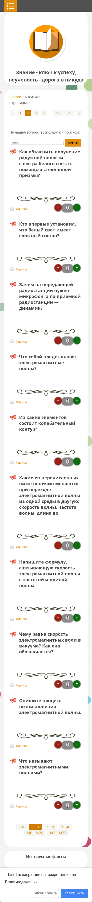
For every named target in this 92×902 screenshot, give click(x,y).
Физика (21, 208)
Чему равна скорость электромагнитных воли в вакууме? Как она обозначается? (50, 643)
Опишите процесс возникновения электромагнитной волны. (50, 706)
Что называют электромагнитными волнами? (43, 767)
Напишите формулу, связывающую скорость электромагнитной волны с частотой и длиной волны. (49, 573)
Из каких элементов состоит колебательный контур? (47, 423)
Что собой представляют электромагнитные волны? (48, 362)
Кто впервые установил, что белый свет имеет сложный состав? (47, 230)
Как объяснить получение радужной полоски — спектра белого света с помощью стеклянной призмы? (49, 163)
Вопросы (16, 96)
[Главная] (46, 61)
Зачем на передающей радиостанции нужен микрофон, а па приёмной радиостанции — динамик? (50, 296)
